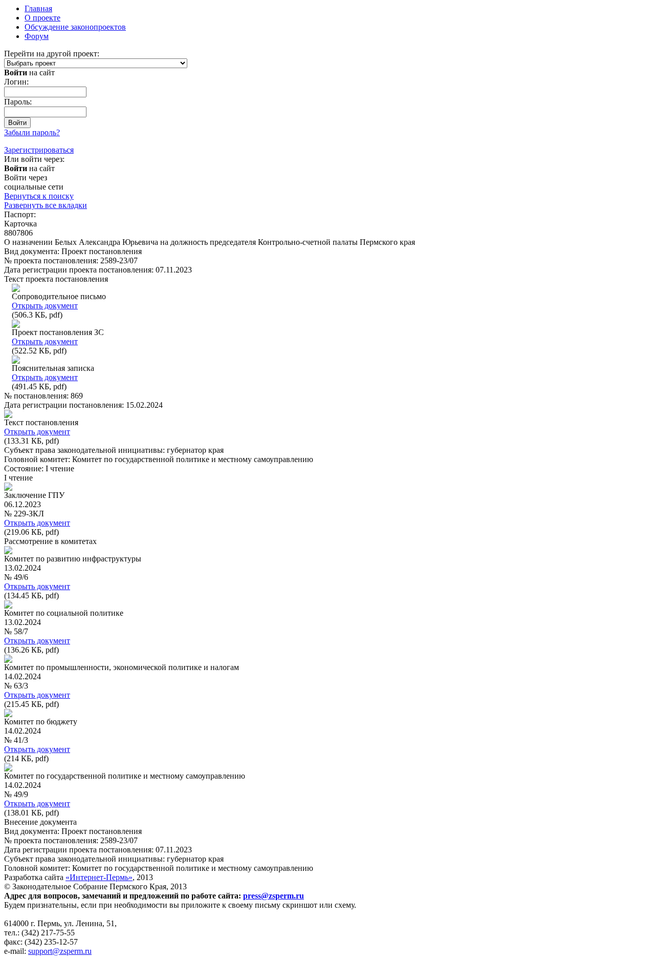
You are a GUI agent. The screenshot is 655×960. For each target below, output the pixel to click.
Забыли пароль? (32, 132)
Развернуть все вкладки (45, 205)
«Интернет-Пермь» (99, 877)
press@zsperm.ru (273, 895)
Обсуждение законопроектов (75, 27)
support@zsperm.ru (60, 951)
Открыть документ (45, 305)
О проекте (42, 17)
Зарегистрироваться (39, 149)
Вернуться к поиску (39, 196)
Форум (37, 36)
